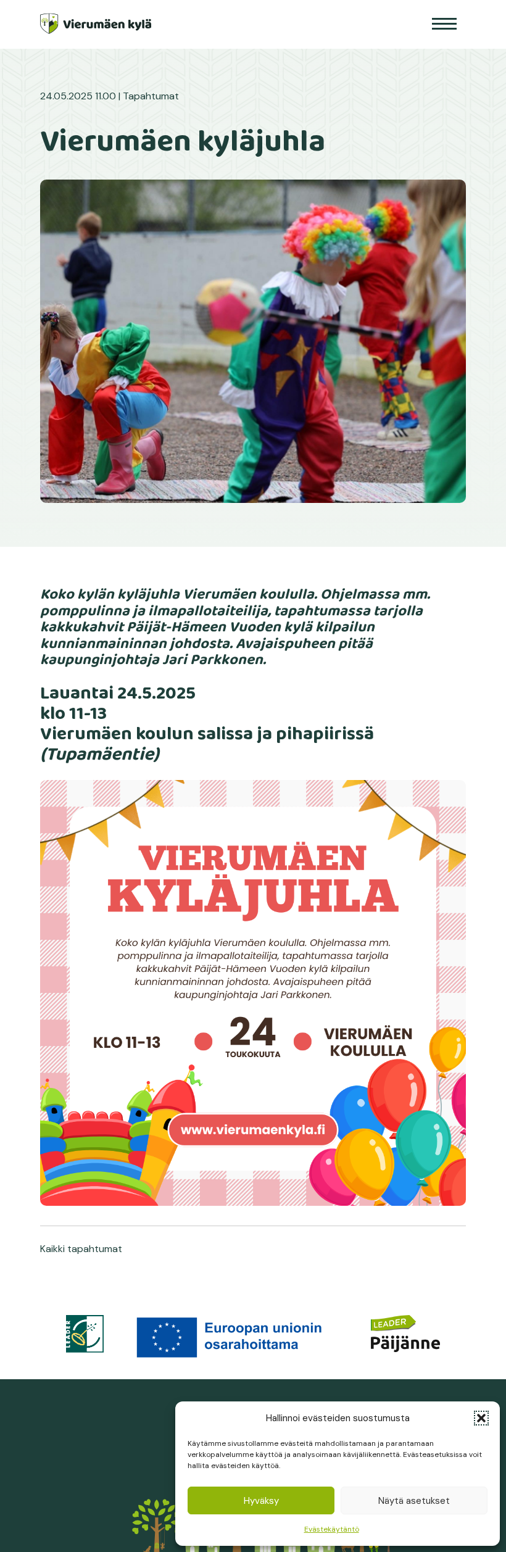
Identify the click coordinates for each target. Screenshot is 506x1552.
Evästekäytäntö (331, 1529)
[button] (481, 1418)
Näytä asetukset (414, 1501)
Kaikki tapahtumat (81, 1248)
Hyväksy (261, 1501)
